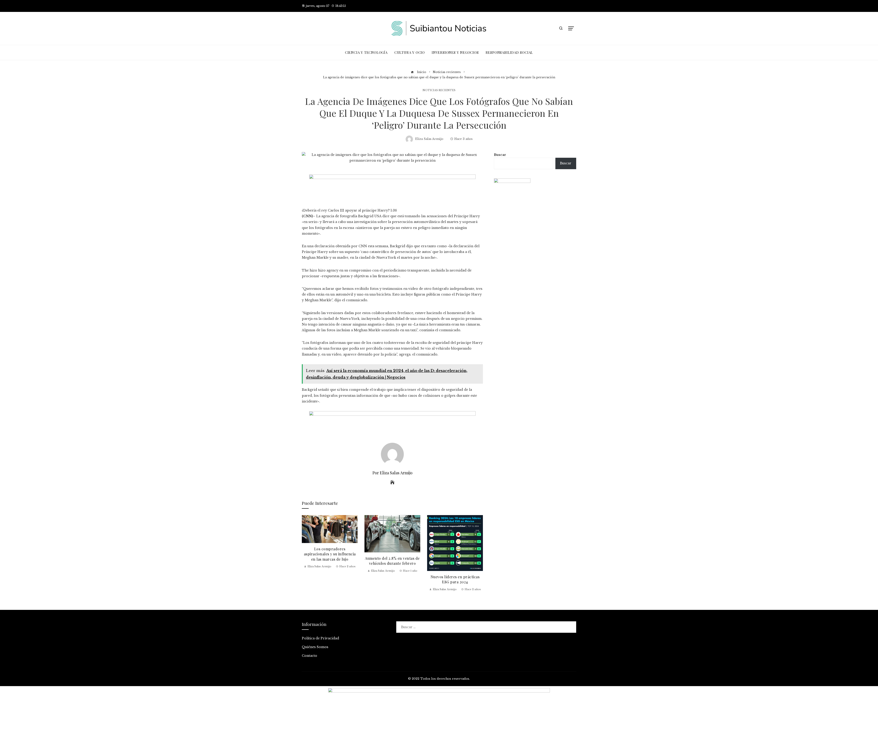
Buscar (500, 155)
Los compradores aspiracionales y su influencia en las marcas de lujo (330, 554)
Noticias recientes (439, 90)
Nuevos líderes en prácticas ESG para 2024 (455, 579)
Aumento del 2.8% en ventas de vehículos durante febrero (392, 561)
